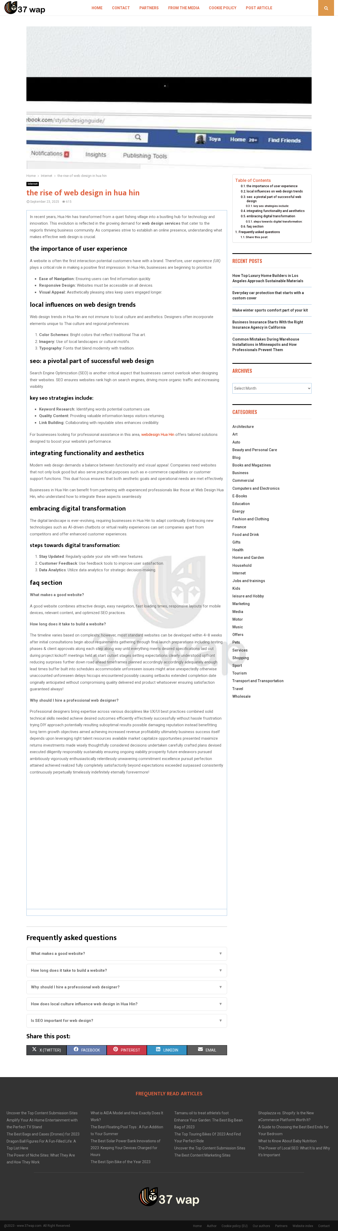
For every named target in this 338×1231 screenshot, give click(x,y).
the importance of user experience (272, 186)
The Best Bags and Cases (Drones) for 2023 (43, 1134)
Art (234, 434)
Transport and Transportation (258, 681)
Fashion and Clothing (250, 519)
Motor (237, 619)
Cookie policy (222, 8)
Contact (121, 8)
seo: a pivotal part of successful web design (274, 199)
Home (97, 8)
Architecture (243, 427)
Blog (236, 457)
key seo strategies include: (271, 206)
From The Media (183, 8)
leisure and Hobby (248, 596)
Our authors (261, 1226)
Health (237, 550)
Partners (149, 8)
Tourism (239, 673)
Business (240, 473)
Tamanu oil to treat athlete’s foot (201, 1113)
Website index (303, 1226)
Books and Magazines (251, 465)
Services (240, 650)
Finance (239, 527)
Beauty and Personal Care (254, 450)
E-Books (239, 496)
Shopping (240, 658)
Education (241, 504)
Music (237, 627)
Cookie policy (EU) (235, 1226)
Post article (259, 8)
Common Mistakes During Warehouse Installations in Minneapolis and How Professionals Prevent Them (265, 344)
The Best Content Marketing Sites (202, 1155)
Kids (236, 588)
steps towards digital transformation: (278, 221)
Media (237, 612)
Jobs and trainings (248, 581)
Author (212, 1226)
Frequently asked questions (259, 232)
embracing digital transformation (271, 216)
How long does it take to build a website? (127, 970)
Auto (236, 442)
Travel (237, 689)
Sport (237, 665)
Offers (237, 635)
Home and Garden (248, 557)
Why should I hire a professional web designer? (127, 987)
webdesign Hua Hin (157, 434)
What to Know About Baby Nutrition (287, 1141)
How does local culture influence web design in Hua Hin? (127, 1004)
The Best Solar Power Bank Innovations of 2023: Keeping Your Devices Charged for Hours (126, 1148)
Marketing (241, 604)
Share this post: (257, 237)
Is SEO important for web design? (127, 1020)
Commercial (243, 480)
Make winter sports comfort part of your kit (270, 310)
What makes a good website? (127, 953)
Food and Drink (245, 534)
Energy (238, 511)
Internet (32, 183)
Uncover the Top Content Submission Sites (42, 1113)
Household (242, 565)
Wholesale (241, 696)
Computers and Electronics (256, 488)
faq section (255, 226)
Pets (236, 642)
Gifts (236, 542)
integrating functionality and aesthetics (276, 211)
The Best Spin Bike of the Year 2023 (121, 1162)
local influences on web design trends (275, 191)
